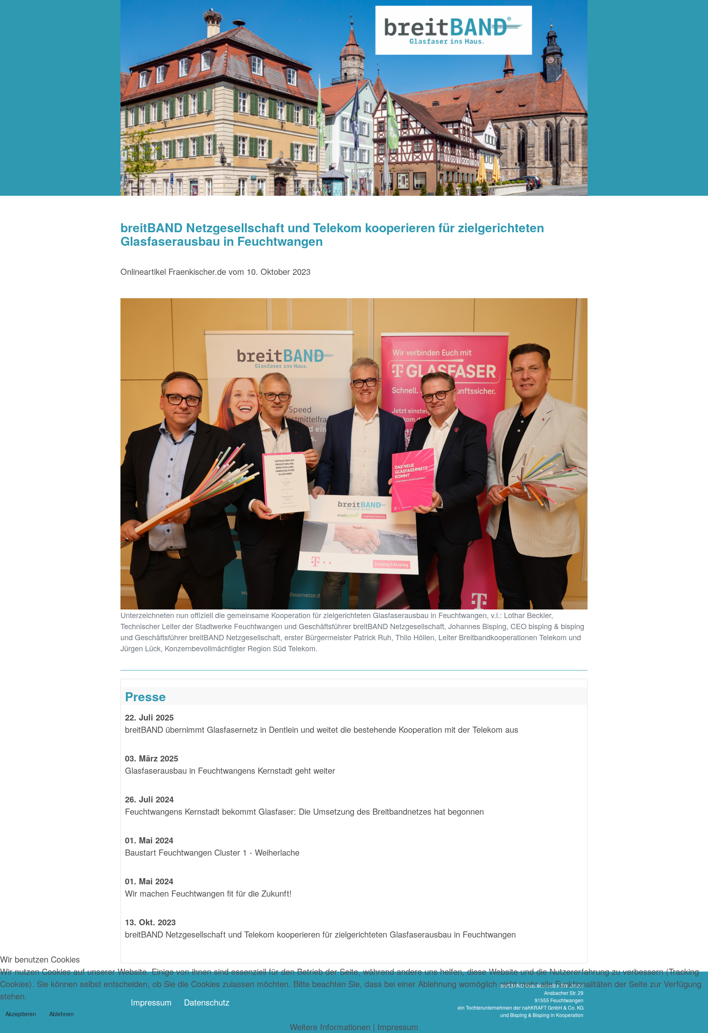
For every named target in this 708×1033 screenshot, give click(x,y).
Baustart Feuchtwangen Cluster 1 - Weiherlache (213, 852)
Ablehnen (61, 1014)
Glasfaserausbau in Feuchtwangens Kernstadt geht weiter (230, 770)
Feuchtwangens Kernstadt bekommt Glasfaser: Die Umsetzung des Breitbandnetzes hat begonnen (304, 811)
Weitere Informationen (330, 1027)
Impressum (397, 1027)
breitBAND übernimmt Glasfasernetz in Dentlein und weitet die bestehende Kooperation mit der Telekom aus (321, 729)
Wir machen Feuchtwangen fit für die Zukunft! (208, 893)
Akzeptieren (20, 1014)
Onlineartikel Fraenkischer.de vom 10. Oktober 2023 (215, 271)
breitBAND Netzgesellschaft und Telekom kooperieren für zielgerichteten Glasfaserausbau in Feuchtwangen (320, 934)
